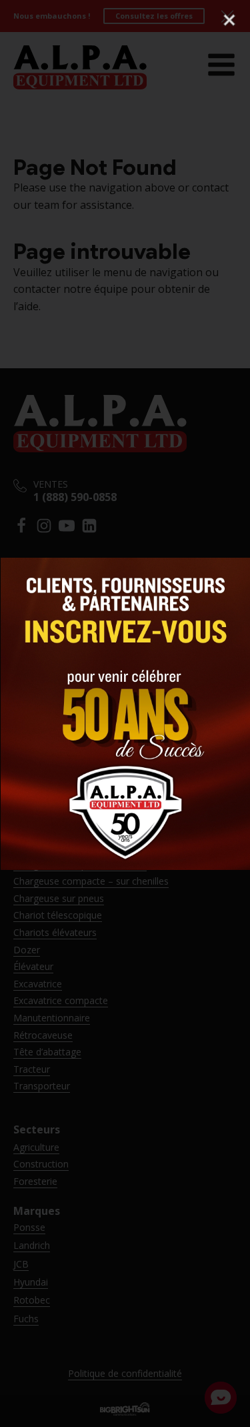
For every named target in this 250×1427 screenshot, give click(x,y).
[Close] (229, 20)
